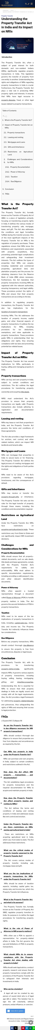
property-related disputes (24, 701)
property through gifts (10, 497)
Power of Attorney (18, 172)
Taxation (14, 177)
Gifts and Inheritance (16, 147)
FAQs (7, 194)
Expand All (6, 721)
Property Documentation (20, 167)
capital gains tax (21, 623)
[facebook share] (12, 1028)
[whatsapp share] (30, 1028)
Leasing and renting (15, 137)
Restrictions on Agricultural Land (20, 153)
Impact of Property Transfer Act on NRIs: (19, 126)
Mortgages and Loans (16, 142)
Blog (12, 10)
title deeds (25, 392)
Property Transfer (7, 16)
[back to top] (30, 1022)
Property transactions (16, 133)
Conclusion (9, 189)
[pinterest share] (23, 1028)
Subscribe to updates (17, 1011)
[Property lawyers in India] (7, 3)
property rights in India (10, 669)
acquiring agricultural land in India (14, 529)
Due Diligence (16, 181)
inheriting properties (25, 682)
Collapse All (16, 721)
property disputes (8, 100)
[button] (17, 728)
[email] (19, 1028)
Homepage (6, 10)
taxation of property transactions (14, 312)
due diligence (28, 645)
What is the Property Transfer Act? (18, 120)
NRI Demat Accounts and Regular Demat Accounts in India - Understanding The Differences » (20, 1021)
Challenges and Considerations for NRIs (20, 160)
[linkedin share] (27, 1028)
